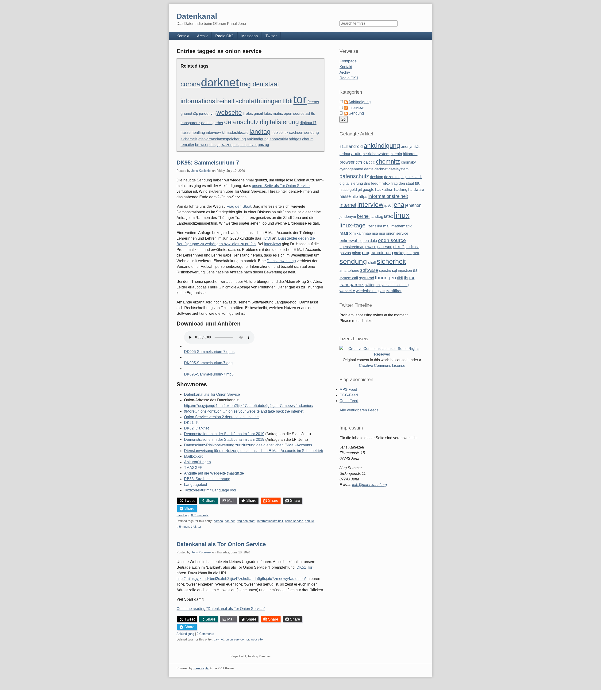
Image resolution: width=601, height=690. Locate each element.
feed (374, 183)
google (368, 189)
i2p (195, 113)
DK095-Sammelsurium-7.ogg (208, 363)
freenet (313, 102)
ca (365, 162)
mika (357, 233)
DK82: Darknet (196, 428)
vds (201, 139)
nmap (366, 233)
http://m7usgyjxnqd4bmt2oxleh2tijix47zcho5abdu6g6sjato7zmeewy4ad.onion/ (248, 406)
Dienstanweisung (281, 261)
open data (368, 241)
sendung (311, 132)
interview (213, 132)
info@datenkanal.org (369, 485)
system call (348, 278)
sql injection (402, 270)
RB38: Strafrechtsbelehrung (207, 479)
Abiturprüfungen (197, 462)
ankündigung (258, 139)
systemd (366, 278)
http (355, 197)
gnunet (186, 113)
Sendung (183, 515)
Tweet (190, 500)
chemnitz (388, 161)
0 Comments (199, 515)
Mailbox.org (194, 456)
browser (201, 145)
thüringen (268, 101)
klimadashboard (235, 132)
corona (190, 84)
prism (356, 253)
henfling (198, 132)
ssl (307, 113)
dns (212, 145)
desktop (376, 177)
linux (401, 215)
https (363, 196)
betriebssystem (375, 154)
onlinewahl (349, 240)
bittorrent (410, 154)
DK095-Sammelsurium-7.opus (209, 352)
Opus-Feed (348, 401)
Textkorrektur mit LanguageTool (210, 490)
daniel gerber (212, 123)
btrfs (358, 162)
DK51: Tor (192, 423)
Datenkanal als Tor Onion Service (212, 394)
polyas (345, 253)
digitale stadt (411, 177)
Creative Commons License (382, 366)
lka (379, 226)
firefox (248, 113)
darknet (220, 82)
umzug (263, 145)
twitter (369, 285)
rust (415, 253)
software (369, 270)
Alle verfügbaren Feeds (358, 410)
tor (300, 99)
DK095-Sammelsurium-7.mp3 (209, 374)
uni (378, 285)
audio (356, 153)
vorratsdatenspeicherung (225, 139)
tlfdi (287, 101)
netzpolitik (279, 132)
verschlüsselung (395, 285)
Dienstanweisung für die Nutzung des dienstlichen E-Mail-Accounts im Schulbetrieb (253, 451)
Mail (230, 500)
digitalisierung (279, 122)
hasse (186, 132)
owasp (370, 247)
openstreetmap (351, 247)
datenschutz (241, 122)
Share (210, 500)
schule (244, 101)
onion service (294, 521)
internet (347, 205)
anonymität (279, 139)
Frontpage (348, 61)
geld (353, 190)
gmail (258, 113)
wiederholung (367, 291)
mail (386, 226)
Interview (356, 108)
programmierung (377, 252)
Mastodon (249, 36)
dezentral (392, 177)
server (252, 145)
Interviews (272, 244)
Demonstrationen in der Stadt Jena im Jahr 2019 (224, 434)
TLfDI (266, 238)
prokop (399, 253)
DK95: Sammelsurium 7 (208, 162)
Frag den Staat (239, 206)
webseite (229, 112)
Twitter (271, 36)
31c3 (343, 147)
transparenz (190, 123)
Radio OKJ (224, 36)
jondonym (207, 113)
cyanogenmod (351, 169)
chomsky (408, 162)
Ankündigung (185, 634)
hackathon (384, 189)
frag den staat (259, 84)
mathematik (401, 226)
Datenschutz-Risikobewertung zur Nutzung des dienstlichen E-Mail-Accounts (248, 445)
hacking (400, 190)
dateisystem (398, 169)
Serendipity (201, 668)
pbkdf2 (399, 247)
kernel (363, 216)
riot (243, 145)
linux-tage (352, 225)
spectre (385, 270)
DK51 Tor (304, 567)
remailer (187, 145)
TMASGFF (193, 468)
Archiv (202, 36)
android (356, 146)
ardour (344, 154)
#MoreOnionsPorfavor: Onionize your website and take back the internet (243, 411)
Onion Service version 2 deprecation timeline (221, 417)
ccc (372, 162)
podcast (412, 247)
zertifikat (393, 291)
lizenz (371, 226)
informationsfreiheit (208, 101)
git (218, 145)
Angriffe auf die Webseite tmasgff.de (214, 473)
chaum (307, 139)
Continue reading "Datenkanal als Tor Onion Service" (221, 609)
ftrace (344, 190)
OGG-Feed (348, 395)
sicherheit (189, 139)
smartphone (349, 270)
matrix (278, 113)
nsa (375, 233)
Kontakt (183, 36)
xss (382, 291)
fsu (417, 183)
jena (398, 204)
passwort (384, 247)
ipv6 (387, 205)
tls (313, 113)
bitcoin (396, 154)
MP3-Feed (348, 389)
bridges (295, 139)
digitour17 (308, 123)
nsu (382, 233)
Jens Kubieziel (201, 170)
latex (268, 113)
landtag (260, 131)
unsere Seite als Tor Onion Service (281, 186)
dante (369, 169)
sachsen (296, 132)
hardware (416, 190)
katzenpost (230, 145)
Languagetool (195, 485)
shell (372, 262)
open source (294, 113)
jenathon (413, 205)
